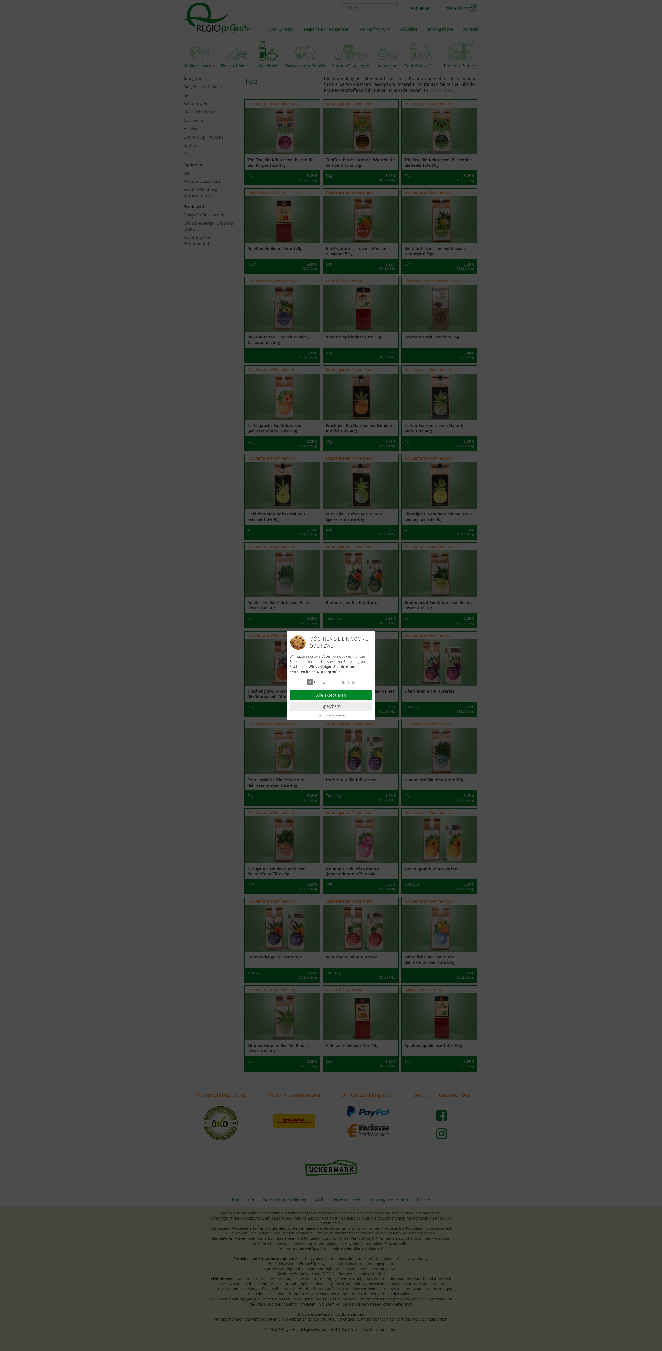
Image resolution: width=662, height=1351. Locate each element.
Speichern (331, 706)
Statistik (348, 682)
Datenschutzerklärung (331, 715)
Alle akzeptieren (331, 695)
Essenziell (322, 682)
